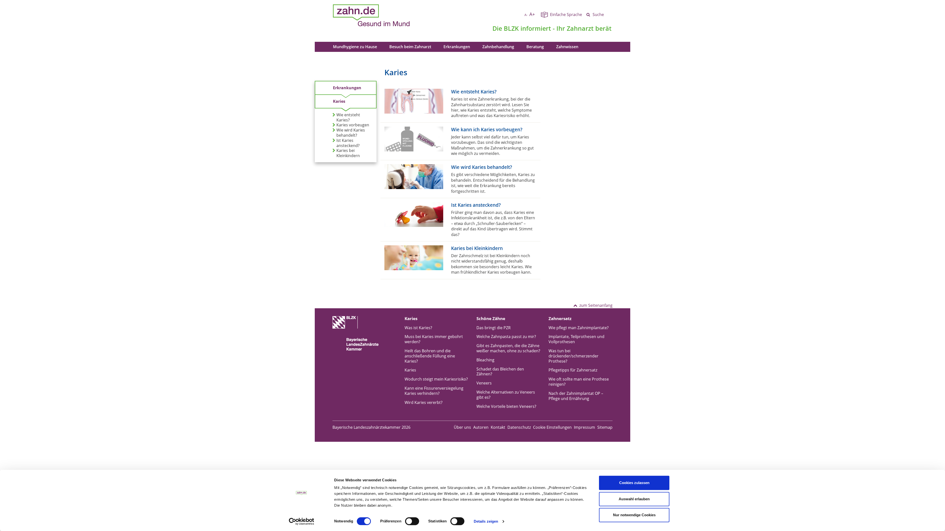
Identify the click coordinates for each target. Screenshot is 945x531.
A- (525, 15)
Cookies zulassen (634, 483)
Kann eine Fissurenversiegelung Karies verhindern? (434, 390)
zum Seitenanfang (596, 305)
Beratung (535, 46)
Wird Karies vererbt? (423, 402)
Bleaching (485, 360)
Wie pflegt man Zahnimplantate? (579, 327)
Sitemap (605, 427)
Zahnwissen (567, 46)
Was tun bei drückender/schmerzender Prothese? (573, 356)
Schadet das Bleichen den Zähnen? (500, 371)
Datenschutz (519, 427)
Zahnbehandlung (498, 46)
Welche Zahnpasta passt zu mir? (506, 336)
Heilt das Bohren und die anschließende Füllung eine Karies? (430, 356)
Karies (339, 101)
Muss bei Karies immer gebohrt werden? (434, 339)
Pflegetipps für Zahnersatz (573, 370)
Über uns (462, 427)
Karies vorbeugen (352, 125)
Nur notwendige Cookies (634, 515)
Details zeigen (486, 521)
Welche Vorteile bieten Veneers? (506, 406)
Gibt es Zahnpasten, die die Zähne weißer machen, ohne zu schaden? (508, 348)
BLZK (511, 28)
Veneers (484, 383)
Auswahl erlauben (634, 499)
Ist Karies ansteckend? (348, 143)
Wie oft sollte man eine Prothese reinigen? (579, 381)
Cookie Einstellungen (552, 427)
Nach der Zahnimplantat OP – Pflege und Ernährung (576, 396)
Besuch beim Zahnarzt (410, 46)
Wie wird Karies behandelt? (350, 133)
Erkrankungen (456, 46)
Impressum (584, 427)
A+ (532, 14)
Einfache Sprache (566, 14)
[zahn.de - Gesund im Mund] (388, 15)
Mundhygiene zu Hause (355, 46)
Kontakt (498, 427)
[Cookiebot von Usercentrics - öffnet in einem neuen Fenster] (301, 521)
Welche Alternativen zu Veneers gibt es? (505, 394)
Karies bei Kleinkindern (348, 153)
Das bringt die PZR (493, 327)
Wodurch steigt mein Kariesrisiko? (436, 379)
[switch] (412, 521)
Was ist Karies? (418, 327)
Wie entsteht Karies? (348, 117)
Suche (598, 14)
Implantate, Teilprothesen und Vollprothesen (576, 339)
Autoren (480, 427)
